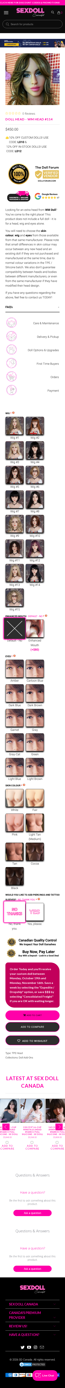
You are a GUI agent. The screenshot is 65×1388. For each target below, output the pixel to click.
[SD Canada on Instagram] (35, 1347)
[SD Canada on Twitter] (22, 1347)
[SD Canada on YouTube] (29, 1347)
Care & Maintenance (46, 323)
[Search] (53, 12)
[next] (59, 1127)
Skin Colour (12, 785)
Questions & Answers (33, 1175)
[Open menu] (6, 13)
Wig (7, 413)
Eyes (8, 656)
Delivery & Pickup (48, 336)
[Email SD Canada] (42, 1347)
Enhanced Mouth (23, 616)
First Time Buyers (48, 363)
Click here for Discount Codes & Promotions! (30, 2)
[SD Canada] (30, 12)
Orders (55, 377)
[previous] (6, 1127)
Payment (53, 390)
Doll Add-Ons (26, 1057)
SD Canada (25, 1359)
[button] (32, 1040)
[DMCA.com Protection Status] (32, 1366)
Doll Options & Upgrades (43, 350)
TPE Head (17, 1053)
